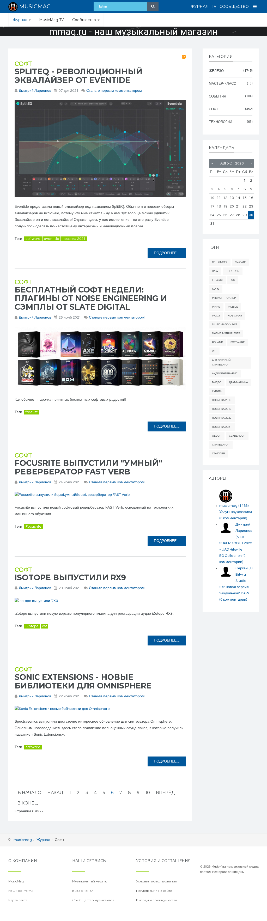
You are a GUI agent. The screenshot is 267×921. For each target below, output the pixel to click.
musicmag (233, 506)
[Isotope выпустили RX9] (100, 600)
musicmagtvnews (224, 324)
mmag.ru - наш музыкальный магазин (133, 31)
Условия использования (156, 881)
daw (215, 271)
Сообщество (234, 6)
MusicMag (234, 315)
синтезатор (220, 444)
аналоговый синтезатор (221, 362)
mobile (233, 307)
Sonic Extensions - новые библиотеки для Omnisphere (83, 681)
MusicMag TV (51, 19)
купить (217, 391)
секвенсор (237, 436)
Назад (55, 792)
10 (147, 792)
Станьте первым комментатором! (114, 91)
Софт (23, 64)
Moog (216, 315)
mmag (216, 307)
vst (44, 626)
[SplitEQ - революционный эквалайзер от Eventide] (100, 148)
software (33, 239)
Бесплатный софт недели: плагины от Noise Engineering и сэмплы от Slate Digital (91, 298)
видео (216, 382)
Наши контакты (20, 891)
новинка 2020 (222, 418)
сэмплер (218, 453)
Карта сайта (17, 900)
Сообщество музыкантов (93, 900)
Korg (215, 289)
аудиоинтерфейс (225, 373)
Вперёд (165, 792)
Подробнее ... (167, 253)
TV (214, 6)
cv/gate (240, 262)
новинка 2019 (222, 409)
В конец (27, 803)
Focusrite (33, 526)
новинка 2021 (74, 239)
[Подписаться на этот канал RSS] (184, 57)
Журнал (200, 6)
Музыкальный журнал (90, 881)
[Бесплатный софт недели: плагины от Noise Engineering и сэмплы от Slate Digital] (100, 358)
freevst (32, 412)
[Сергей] (225, 571)
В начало (29, 792)
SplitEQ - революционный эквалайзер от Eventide (78, 76)
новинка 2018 (222, 400)
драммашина (238, 382)
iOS (232, 280)
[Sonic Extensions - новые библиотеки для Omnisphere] (100, 709)
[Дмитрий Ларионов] (225, 527)
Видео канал (82, 891)
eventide (51, 239)
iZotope (32, 626)
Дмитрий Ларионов (35, 91)
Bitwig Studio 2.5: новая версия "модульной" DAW (234, 587)
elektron (232, 271)
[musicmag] (225, 496)
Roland (217, 342)
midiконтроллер (224, 298)
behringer (219, 262)
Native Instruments (226, 333)
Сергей (243, 568)
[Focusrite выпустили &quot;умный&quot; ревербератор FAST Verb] (100, 495)
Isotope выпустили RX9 (70, 577)
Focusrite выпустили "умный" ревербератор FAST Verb (88, 467)
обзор (216, 436)
